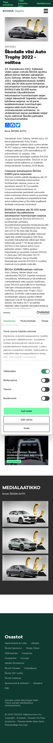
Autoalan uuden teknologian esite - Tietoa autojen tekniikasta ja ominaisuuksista (22, 703)
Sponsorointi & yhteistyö (17, 683)
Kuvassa (24, 658)
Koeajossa (27, 653)
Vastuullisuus (30, 668)
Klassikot (37, 683)
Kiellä (26, 428)
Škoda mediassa (13, 678)
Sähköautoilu (11, 653)
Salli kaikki (26, 411)
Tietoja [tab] (44, 321)
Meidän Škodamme (14, 663)
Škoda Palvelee (12, 668)
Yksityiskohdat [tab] (27, 321)
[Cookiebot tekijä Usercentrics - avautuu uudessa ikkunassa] (37, 313)
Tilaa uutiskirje (8, 3)
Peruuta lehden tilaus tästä (31, 721)
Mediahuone (43, 3)
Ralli (7, 688)
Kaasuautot (10, 658)
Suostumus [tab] (9, 321)
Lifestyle (35, 643)
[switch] (45, 380)
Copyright (10, 718)
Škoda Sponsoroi (13, 648)
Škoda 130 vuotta (14, 673)
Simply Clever (32, 648)
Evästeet (21, 718)
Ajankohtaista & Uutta (16, 643)
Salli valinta (26, 419)
